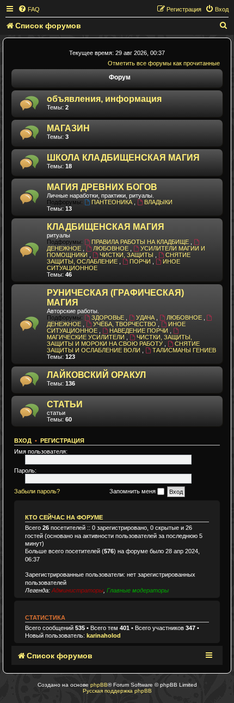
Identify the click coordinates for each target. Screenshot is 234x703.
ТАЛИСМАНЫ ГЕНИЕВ (184, 350)
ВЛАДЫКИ (158, 202)
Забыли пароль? (37, 491)
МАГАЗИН (68, 128)
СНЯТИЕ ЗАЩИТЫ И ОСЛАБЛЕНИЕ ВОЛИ (123, 346)
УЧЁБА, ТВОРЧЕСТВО (125, 324)
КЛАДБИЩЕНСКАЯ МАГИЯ (105, 226)
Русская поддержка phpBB (117, 691)
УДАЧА (146, 317)
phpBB (99, 685)
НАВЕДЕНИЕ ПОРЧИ (139, 330)
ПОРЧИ (141, 261)
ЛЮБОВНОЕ (111, 248)
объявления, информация (104, 98)
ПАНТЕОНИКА (112, 202)
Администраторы (77, 590)
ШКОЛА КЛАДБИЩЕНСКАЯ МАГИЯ (123, 157)
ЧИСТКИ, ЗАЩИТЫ (127, 255)
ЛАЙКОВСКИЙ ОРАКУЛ (96, 375)
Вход (23, 440)
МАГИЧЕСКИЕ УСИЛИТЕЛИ (86, 337)
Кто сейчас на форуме (64, 517)
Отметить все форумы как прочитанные (164, 63)
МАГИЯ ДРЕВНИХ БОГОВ (102, 187)
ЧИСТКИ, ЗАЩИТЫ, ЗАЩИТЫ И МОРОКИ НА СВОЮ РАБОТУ (119, 340)
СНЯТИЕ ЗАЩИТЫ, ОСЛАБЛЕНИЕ (118, 258)
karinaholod (104, 635)
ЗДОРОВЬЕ (108, 317)
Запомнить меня (133, 491)
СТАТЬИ (65, 404)
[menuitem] (29, 9)
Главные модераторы (138, 590)
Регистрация (62, 440)
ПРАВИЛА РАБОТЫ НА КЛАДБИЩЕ (140, 242)
